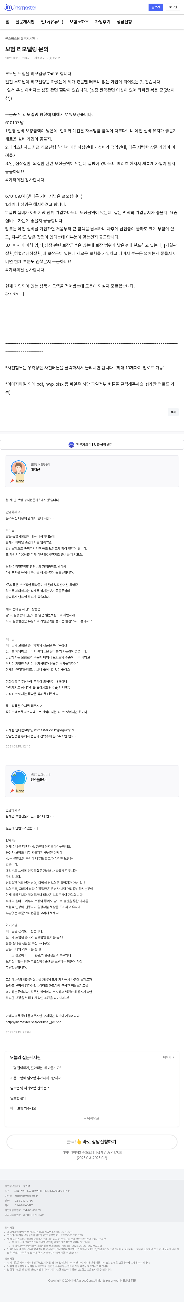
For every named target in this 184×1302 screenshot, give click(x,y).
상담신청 (124, 21)
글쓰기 (156, 7)
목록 (173, 412)
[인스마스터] (20, 7)
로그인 (173, 7)
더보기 (167, 1057)
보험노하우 (79, 21)
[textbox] (92, 233)
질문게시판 (25, 21)
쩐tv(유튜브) (52, 21)
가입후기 (102, 21)
